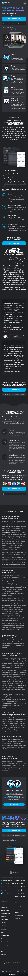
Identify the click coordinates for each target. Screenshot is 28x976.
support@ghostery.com (10, 797)
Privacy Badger (4, 919)
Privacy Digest (6, 890)
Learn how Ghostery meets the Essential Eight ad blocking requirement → (14, 289)
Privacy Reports (4, 938)
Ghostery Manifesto (5, 935)
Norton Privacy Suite (5, 913)
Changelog (3, 954)
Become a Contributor (5, 941)
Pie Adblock (3, 916)
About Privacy (18, 918)
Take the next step (14, 243)
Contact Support (18, 906)
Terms (8, 967)
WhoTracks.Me (6, 886)
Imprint (19, 967)
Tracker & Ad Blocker (7, 880)
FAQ (16, 902)
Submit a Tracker (18, 909)
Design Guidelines (19, 915)
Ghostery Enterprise (5, 945)
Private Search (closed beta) (8, 883)
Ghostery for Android (20, 896)
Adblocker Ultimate (5, 910)
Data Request (18, 912)
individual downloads (10, 184)
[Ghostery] (6, 3)
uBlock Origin (4, 922)
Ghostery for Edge (19, 893)
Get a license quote (14, 19)
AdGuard (3, 904)
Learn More (12, 974)
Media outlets (11, 226)
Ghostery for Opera (20, 890)
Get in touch (14, 804)
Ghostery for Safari (20, 886)
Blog (2, 951)
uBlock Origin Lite (5, 925)
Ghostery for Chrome (20, 880)
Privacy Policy (14, 967)
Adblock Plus (4, 907)
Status (2, 932)
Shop (2, 948)
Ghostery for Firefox (20, 883)
